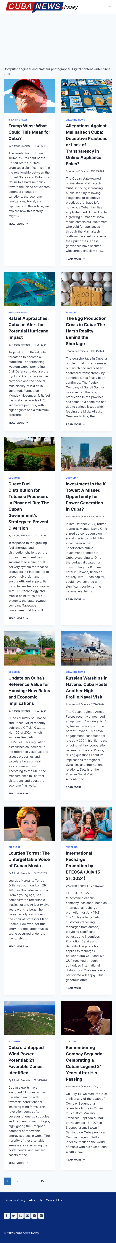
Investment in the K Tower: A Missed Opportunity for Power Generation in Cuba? (86, 496)
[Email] (27, 1216)
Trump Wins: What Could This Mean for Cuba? (29, 132)
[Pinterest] (41, 1216)
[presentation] (29, 96)
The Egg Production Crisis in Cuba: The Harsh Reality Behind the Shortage (86, 331)
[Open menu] (109, 7)
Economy (72, 312)
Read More (18, 223)
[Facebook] (7, 1216)
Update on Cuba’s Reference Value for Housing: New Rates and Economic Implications (29, 690)
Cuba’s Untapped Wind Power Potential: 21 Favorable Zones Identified (26, 1060)
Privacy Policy (15, 1200)
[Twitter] (14, 1216)
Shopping (72, 847)
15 (42, 1181)
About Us (35, 1200)
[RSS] (21, 1216)
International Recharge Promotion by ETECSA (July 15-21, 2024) (84, 865)
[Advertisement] (58, 37)
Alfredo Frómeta (21, 145)
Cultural (14, 847)
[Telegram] (34, 1216)
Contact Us (54, 1200)
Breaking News (18, 119)
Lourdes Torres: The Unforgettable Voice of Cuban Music (29, 859)
